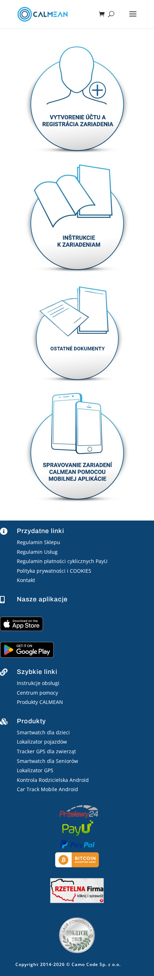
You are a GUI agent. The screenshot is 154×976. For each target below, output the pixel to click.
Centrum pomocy (37, 692)
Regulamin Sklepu (38, 542)
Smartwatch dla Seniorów (47, 761)
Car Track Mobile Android (47, 789)
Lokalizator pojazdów (42, 741)
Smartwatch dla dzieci (43, 732)
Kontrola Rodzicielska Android (53, 780)
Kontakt (26, 580)
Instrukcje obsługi (38, 683)
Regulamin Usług (37, 551)
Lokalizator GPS (35, 770)
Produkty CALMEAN (40, 702)
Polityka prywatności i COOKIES (54, 570)
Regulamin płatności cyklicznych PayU (62, 561)
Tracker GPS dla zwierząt (46, 751)
